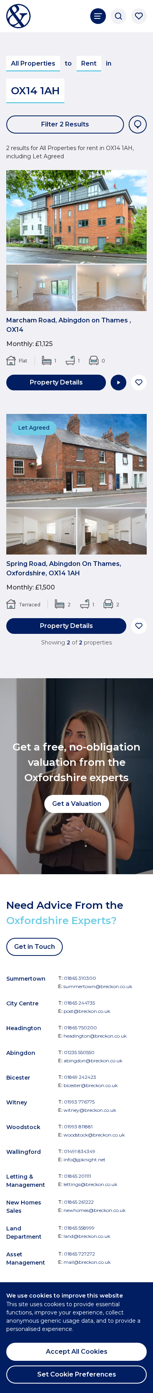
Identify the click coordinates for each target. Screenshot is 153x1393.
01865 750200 (80, 1028)
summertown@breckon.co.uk (98, 986)
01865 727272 (79, 1254)
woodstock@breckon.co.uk (94, 1135)
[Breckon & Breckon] (18, 16)
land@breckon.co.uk (87, 1236)
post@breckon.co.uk (87, 1011)
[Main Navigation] (98, 16)
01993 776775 (79, 1102)
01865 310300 (80, 978)
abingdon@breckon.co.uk (93, 1061)
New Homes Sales (23, 1206)
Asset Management (25, 1258)
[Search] (118, 16)
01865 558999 (79, 1228)
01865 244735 (79, 1003)
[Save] (139, 382)
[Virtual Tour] (118, 382)
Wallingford (23, 1151)
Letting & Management (25, 1180)
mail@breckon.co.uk (87, 1262)
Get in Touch (34, 946)
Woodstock (23, 1127)
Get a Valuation (76, 803)
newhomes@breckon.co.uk (95, 1210)
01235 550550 (79, 1052)
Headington (23, 1028)
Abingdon (20, 1052)
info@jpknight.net (85, 1159)
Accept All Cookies (76, 1351)
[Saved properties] (139, 16)
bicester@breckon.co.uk (91, 1085)
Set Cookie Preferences (76, 1374)
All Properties (33, 63)
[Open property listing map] (138, 124)
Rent (89, 63)
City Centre (22, 1003)
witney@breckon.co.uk (90, 1110)
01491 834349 (79, 1151)
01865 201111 (77, 1176)
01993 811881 (78, 1126)
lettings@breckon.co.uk (90, 1184)
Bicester (18, 1077)
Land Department (24, 1232)
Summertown (26, 978)
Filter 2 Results (65, 124)
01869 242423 (80, 1077)
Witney (16, 1102)
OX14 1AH (35, 90)
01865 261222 (79, 1202)
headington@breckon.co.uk (95, 1036)
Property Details (56, 382)
